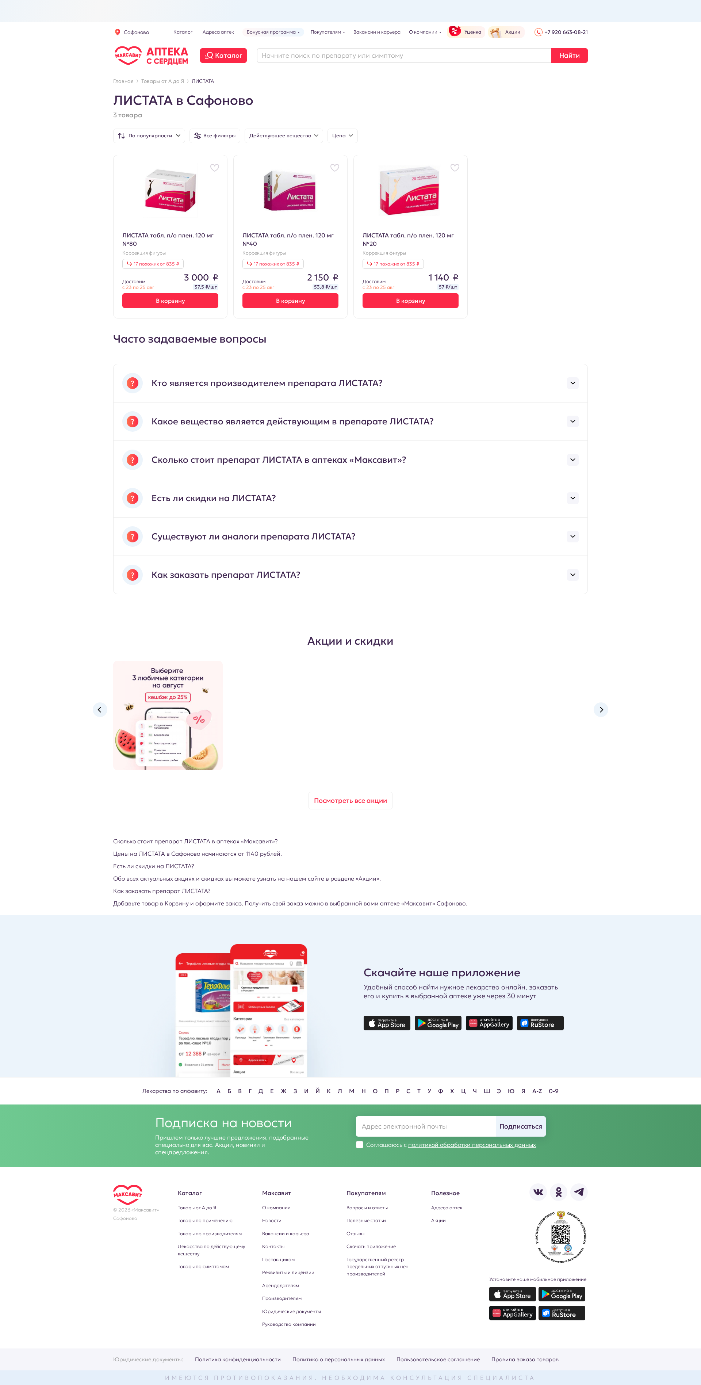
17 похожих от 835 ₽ (156, 264)
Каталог (228, 55)
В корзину (170, 300)
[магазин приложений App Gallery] (489, 1023)
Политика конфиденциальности (238, 1359)
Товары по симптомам (203, 1266)
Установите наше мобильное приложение (537, 1279)
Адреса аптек (447, 1208)
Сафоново (136, 32)
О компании (276, 1208)
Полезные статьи (366, 1220)
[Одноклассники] (558, 1192)
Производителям (282, 1298)
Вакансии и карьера (285, 1234)
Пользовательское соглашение (438, 1359)
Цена (339, 135)
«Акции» (367, 878)
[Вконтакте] (538, 1192)
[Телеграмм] (579, 1192)
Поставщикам (278, 1259)
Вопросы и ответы (367, 1208)
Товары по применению (205, 1220)
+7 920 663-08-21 (566, 32)
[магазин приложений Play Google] (438, 1023)
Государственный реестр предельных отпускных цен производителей (377, 1266)
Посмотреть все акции (350, 800)
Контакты (273, 1246)
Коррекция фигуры (144, 253)
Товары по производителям (210, 1234)
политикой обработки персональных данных (472, 1144)
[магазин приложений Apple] (387, 1023)
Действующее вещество (280, 135)
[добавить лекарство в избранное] (214, 167)
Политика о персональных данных (338, 1359)
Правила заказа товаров (525, 1359)
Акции (438, 1220)
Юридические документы (291, 1311)
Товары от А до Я (197, 1208)
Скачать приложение (371, 1246)
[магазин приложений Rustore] (540, 1023)
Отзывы (355, 1234)
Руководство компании (289, 1324)
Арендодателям (280, 1285)
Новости (271, 1220)
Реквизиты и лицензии (288, 1272)
